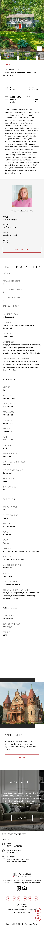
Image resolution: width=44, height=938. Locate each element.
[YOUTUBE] (25, 898)
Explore (22, 757)
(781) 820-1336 (9, 227)
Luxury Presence (22, 913)
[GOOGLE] (30, 898)
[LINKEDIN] (19, 898)
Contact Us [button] (22, 818)
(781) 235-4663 (13, 852)
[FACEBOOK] (8, 898)
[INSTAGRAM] (14, 898)
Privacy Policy (31, 924)
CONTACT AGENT (22, 250)
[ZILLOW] (36, 898)
